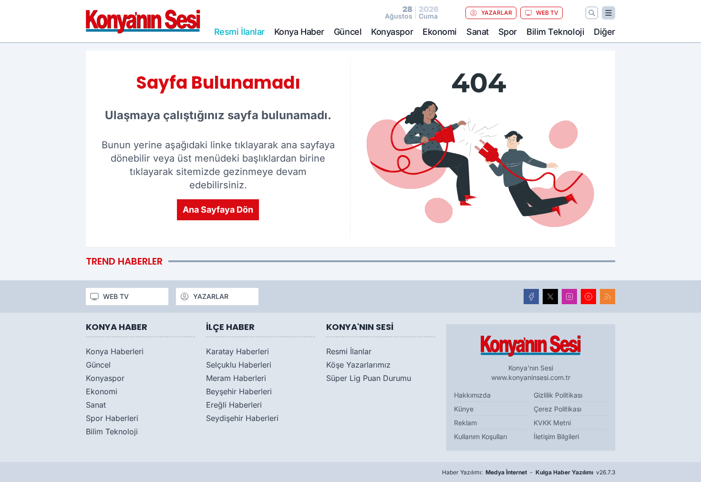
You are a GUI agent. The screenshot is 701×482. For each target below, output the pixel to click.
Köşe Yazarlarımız (358, 364)
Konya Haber (299, 32)
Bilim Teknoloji (555, 32)
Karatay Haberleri (237, 351)
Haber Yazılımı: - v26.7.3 (528, 472)
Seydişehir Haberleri (242, 418)
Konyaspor (392, 32)
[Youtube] (588, 296)
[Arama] (592, 13)
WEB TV (547, 12)
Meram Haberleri (236, 378)
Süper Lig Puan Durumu (368, 378)
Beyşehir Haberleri (239, 391)
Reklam (465, 423)
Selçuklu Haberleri (238, 364)
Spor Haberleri (112, 418)
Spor (507, 32)
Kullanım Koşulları (480, 436)
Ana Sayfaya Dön (218, 210)
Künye (464, 409)
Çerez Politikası (557, 409)
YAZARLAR (496, 12)
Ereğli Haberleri (234, 405)
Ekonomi (440, 32)
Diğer (604, 32)
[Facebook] (531, 296)
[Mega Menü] (608, 13)
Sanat (477, 32)
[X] (550, 296)
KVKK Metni (552, 423)
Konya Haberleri (115, 351)
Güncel (347, 32)
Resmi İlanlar (348, 351)
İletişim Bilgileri (556, 436)
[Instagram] (569, 296)
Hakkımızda (472, 395)
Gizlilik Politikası (558, 395)
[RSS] (607, 296)
